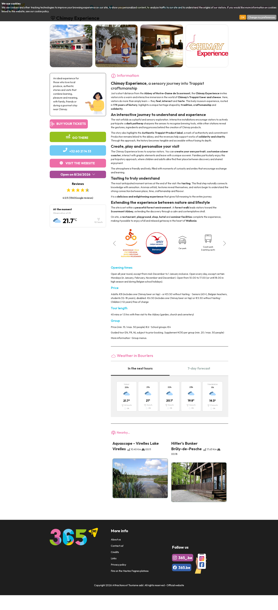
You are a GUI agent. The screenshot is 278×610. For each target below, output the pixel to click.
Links (113, 558)
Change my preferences (261, 17)
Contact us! (117, 545)
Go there (80, 138)
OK (243, 17)
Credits (115, 552)
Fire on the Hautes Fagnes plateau (130, 570)
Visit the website (80, 163)
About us (116, 539)
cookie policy (41, 11)
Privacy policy (118, 564)
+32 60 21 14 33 (80, 151)
